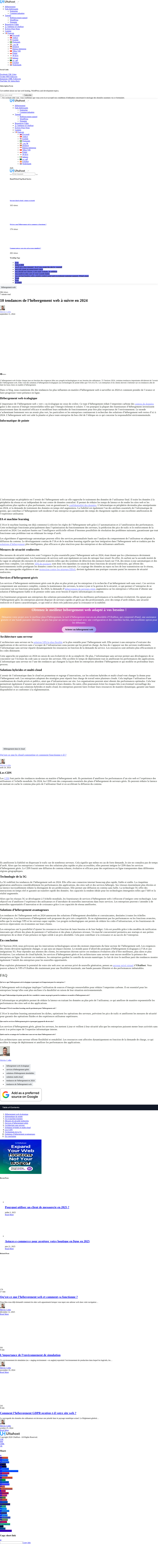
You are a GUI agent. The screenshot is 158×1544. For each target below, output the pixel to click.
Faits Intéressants (11, 9)
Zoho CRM (19, 265)
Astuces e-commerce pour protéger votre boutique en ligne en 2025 (47, 1241)
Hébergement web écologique (16, 1114)
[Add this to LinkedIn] (5, 376)
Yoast (17, 278)
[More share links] (7, 376)
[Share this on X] (1, 376)
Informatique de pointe (14, 1116)
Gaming (8, 31)
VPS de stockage (43, 563)
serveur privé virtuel (123, 965)
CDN (6, 778)
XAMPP (18, 282)
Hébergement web (8, 287)
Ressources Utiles (12, 24)
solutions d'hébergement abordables (20, 1073)
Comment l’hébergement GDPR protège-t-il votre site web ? (38, 1413)
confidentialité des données (82, 505)
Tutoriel (8, 15)
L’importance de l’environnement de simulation (30, 1355)
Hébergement (10, 7)
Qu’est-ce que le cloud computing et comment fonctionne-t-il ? (33, 754)
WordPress (14, 20)
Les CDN (9, 1130)
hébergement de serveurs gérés (80, 588)
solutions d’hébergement (12, 544)
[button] (11, 168)
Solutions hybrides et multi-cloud (18, 1127)
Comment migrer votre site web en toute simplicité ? (25, 248)
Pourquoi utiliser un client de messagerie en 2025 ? (37, 1207)
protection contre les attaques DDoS (57, 569)
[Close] (0, 1456)
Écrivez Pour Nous (12, 29)
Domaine (13, 22)
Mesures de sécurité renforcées (17, 1121)
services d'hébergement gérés (17, 1069)
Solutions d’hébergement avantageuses (20, 1134)
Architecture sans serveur (15, 1125)
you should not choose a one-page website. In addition (36, 271)
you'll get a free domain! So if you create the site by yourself (38, 267)
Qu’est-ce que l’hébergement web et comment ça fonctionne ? (28, 224)
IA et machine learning (14, 1119)
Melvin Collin (5, 312)
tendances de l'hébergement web (19, 1084)
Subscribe (27, 95)
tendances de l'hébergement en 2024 (20, 1081)
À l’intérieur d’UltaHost (14, 27)
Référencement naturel (18, 18)
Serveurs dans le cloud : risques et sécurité (22, 200)
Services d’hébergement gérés (16, 1123)
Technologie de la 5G (13, 1132)
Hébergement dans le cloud (14, 749)
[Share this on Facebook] (3, 376)
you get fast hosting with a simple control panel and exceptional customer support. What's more (52, 276)
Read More (9, 1215)
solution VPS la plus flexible (48, 642)
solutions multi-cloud (14, 1077)
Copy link (27, 1543)
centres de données (144, 403)
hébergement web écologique (17, 1066)
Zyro (17, 263)
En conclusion (10, 1136)
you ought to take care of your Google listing (32, 274)
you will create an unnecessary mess (29, 269)
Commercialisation (17, 13)
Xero (17, 280)
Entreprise (14, 11)
